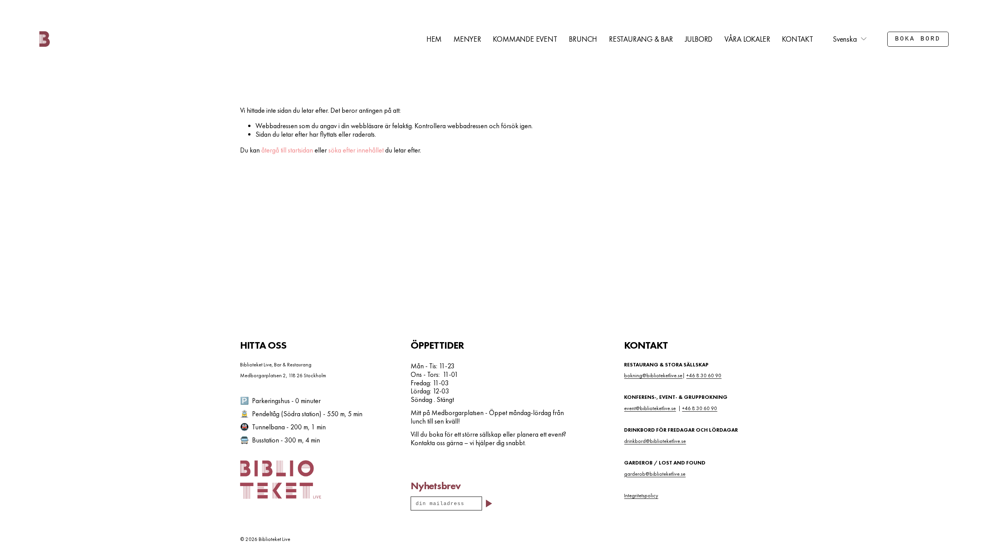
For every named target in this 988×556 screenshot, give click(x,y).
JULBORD (699, 39)
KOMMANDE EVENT (525, 39)
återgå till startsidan (287, 150)
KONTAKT (797, 39)
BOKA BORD (918, 39)
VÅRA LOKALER (747, 39)
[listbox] (850, 39)
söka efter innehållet (356, 150)
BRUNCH (583, 39)
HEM (434, 39)
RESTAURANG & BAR (641, 39)
